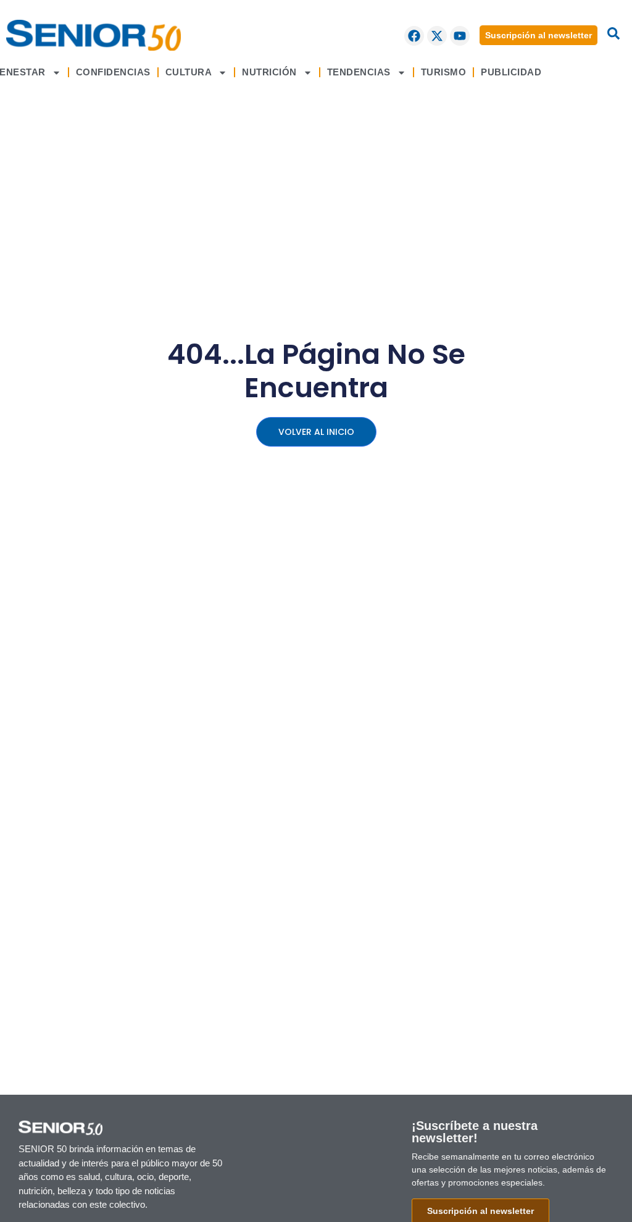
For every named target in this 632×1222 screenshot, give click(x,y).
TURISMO (444, 72)
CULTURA (188, 72)
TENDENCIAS (359, 72)
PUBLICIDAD (511, 72)
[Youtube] (460, 36)
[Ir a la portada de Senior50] (93, 35)
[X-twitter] (437, 36)
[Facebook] (414, 36)
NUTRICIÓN (269, 72)
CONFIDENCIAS (113, 72)
